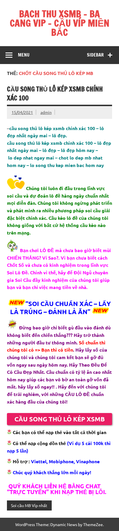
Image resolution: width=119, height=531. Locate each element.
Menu (23, 55)
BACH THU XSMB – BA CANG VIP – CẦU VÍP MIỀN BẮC (59, 23)
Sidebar (95, 55)
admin (46, 112)
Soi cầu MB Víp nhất (29, 505)
